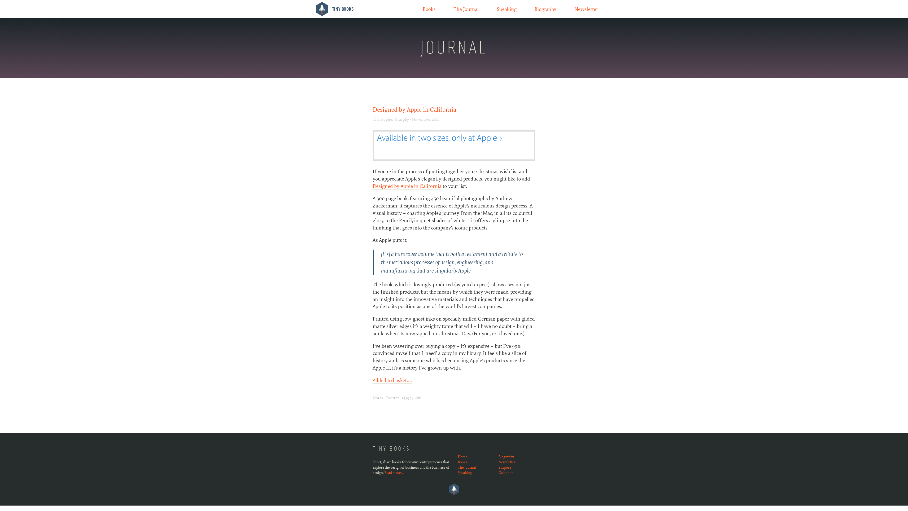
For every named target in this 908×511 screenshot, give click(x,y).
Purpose (504, 467)
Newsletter (586, 8)
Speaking (507, 8)
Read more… (394, 472)
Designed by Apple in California (414, 109)
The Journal (466, 8)
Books (429, 8)
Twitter (392, 398)
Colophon (506, 472)
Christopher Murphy (391, 119)
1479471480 (411, 398)
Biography (545, 8)
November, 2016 (426, 119)
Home (462, 456)
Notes (378, 398)
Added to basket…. (392, 379)
